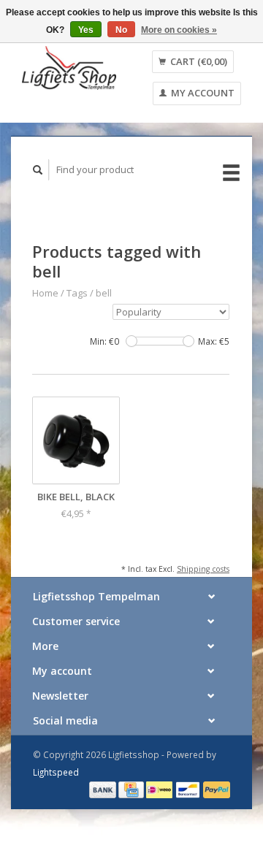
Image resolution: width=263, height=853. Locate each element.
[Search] (38, 169)
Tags (77, 292)
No (121, 30)
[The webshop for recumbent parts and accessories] (69, 67)
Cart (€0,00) (197, 61)
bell (104, 292)
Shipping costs (203, 569)
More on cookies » (179, 30)
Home (45, 292)
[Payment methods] (103, 788)
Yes (86, 30)
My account (202, 92)
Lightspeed (56, 772)
